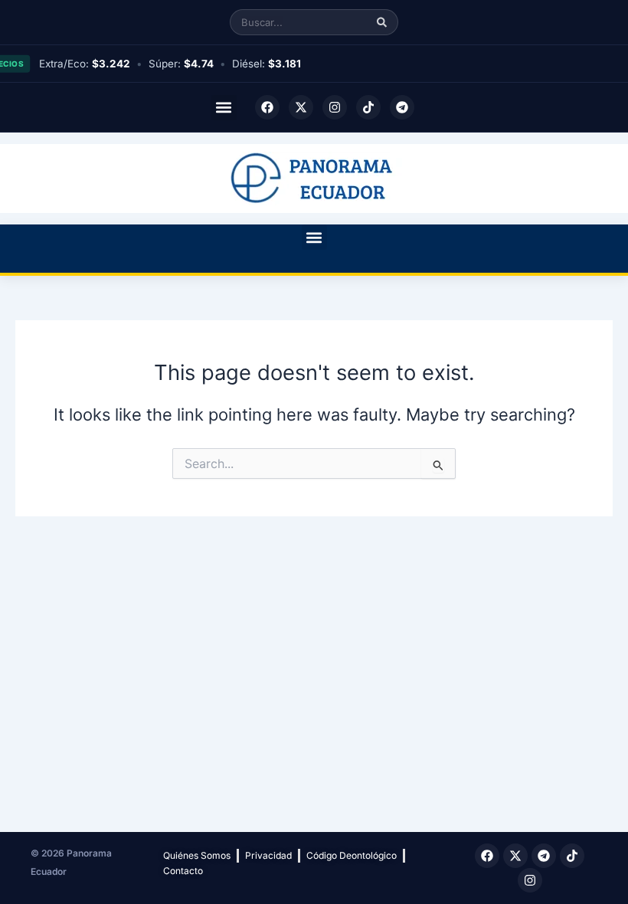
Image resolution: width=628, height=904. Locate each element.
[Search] (382, 23)
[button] (224, 107)
